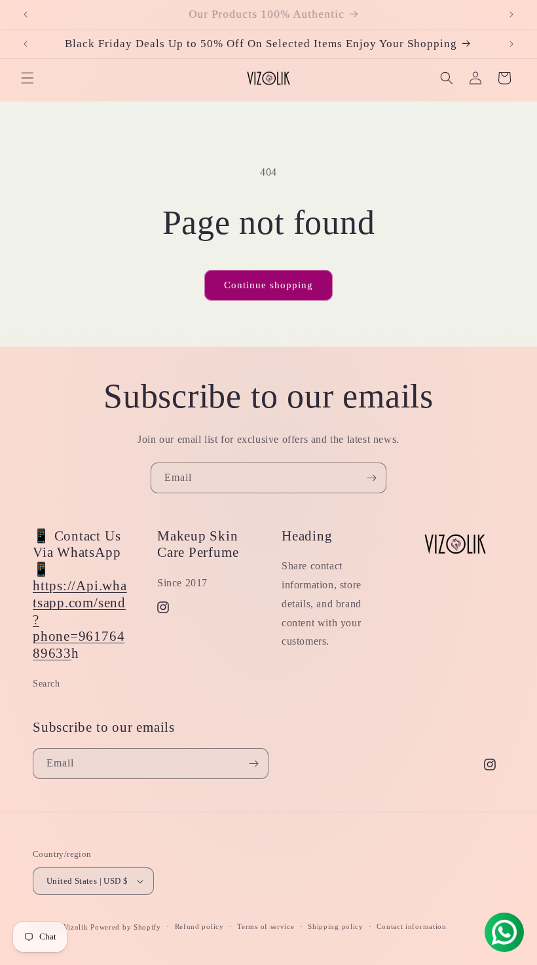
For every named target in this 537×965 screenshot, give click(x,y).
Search (46, 684)
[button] (27, 78)
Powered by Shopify (125, 927)
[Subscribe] (371, 478)
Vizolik (76, 927)
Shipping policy (335, 926)
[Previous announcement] (25, 14)
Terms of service (265, 926)
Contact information (411, 926)
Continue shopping (268, 285)
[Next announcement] (511, 14)
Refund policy (199, 926)
